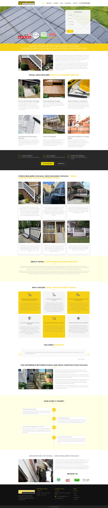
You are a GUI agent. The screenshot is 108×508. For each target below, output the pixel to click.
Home (43, 3)
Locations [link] (68, 3)
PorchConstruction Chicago (29, 101)
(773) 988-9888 (85, 3)
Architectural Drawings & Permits (27, 137)
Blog (61, 3)
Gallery (75, 495)
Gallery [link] (56, 3)
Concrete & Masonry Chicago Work (78, 137)
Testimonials (76, 497)
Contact (75, 3)
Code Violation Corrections (78, 101)
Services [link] (49, 3)
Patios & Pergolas (49, 137)
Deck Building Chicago (51, 101)
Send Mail (70, 31)
